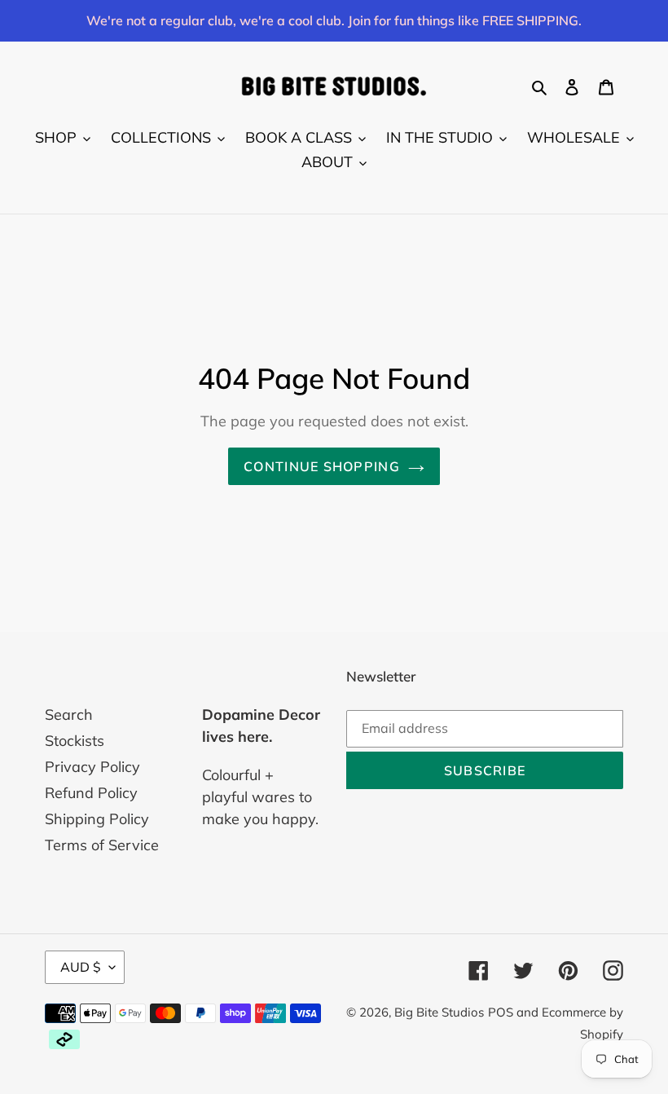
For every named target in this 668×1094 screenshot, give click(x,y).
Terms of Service (102, 845)
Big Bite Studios (439, 1012)
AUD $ (80, 967)
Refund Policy (91, 792)
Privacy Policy (92, 766)
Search (69, 714)
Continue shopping (322, 466)
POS (500, 1012)
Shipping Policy (97, 818)
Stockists (74, 740)
